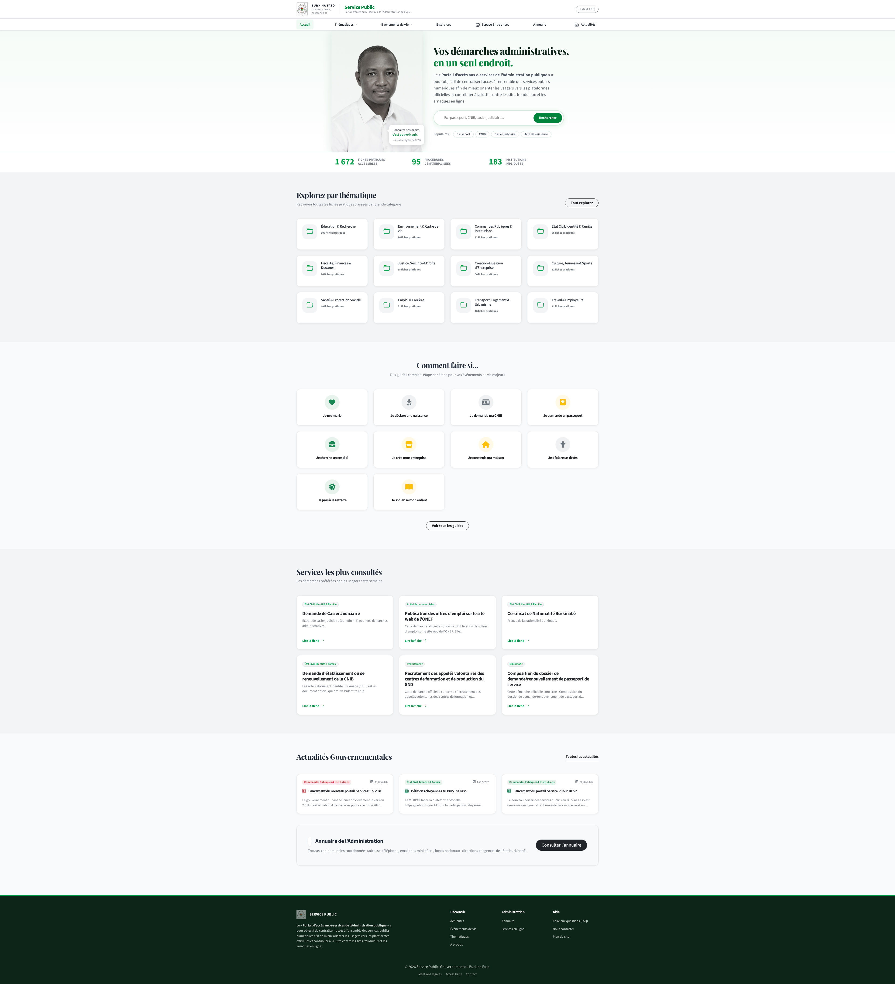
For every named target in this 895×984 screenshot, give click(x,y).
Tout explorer (582, 202)
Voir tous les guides (447, 525)
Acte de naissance (536, 134)
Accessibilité (453, 974)
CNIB (482, 134)
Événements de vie (463, 929)
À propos (456, 944)
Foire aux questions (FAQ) (570, 921)
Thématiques (459, 936)
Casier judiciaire (505, 134)
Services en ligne (513, 929)
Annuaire (539, 24)
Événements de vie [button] (395, 24)
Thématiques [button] (345, 24)
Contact (471, 974)
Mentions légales (430, 974)
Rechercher (548, 117)
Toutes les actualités (582, 756)
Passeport (463, 134)
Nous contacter (563, 929)
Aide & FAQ (587, 9)
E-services (443, 24)
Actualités (588, 24)
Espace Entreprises (495, 24)
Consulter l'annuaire (561, 845)
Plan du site (561, 936)
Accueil (305, 24)
